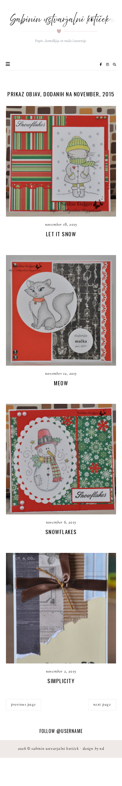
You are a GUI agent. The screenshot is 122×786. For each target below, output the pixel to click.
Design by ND (93, 749)
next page (102, 704)
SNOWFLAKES (61, 531)
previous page (23, 704)
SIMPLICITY (61, 681)
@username (69, 731)
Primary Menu (8, 64)
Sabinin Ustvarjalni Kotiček (55, 749)
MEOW (61, 383)
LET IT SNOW (61, 234)
